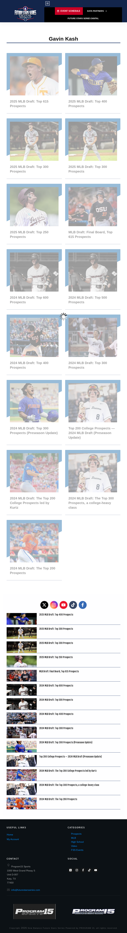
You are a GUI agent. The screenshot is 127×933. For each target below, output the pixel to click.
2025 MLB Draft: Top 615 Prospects (34, 83)
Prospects (76, 833)
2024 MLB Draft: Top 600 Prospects (34, 279)
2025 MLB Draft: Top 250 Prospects (34, 214)
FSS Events (77, 850)
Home (10, 834)
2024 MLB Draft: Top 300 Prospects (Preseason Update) (34, 412)
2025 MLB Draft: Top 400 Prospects (92, 83)
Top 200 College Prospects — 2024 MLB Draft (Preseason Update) (92, 412)
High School (77, 842)
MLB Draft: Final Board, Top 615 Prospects (92, 214)
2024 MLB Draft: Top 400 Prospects (34, 345)
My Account (13, 839)
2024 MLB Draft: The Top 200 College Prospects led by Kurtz (34, 482)
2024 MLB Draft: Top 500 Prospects (92, 279)
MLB (73, 838)
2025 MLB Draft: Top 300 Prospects (34, 148)
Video (74, 846)
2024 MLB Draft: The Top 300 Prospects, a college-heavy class (92, 482)
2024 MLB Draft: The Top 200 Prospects (34, 550)
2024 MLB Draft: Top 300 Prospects (92, 345)
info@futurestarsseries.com (25, 890)
